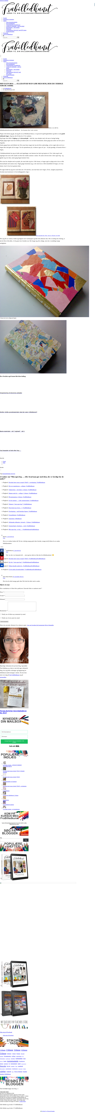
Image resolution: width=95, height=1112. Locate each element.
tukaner (24, 1068)
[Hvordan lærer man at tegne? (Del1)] (4, 775)
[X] (2, 554)
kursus (1, 1063)
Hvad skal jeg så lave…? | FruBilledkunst (20, 508)
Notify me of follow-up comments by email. (14, 614)
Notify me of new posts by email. (11, 618)
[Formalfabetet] (4, 789)
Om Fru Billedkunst (8, 34)
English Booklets (10, 31)
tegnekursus (15, 1068)
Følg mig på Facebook (6, 1032)
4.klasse (24, 1050)
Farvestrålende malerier (8, 804)
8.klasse (18, 1053)
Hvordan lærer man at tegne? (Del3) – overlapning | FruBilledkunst (27, 482)
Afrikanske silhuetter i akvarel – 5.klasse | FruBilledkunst (24, 522)
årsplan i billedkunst (5, 1074)
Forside (5, 18)
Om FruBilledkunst (14, 675)
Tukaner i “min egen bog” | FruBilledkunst (20, 504)
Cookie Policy (22, 1101)
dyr (23, 1056)
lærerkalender (14, 1063)
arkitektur (1, 1056)
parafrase (13, 1066)
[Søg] (18, 37)
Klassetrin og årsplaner (8, 19)
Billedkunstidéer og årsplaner (10, 781)
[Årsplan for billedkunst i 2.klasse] (4, 794)
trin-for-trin (20, 1068)
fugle (24, 1058)
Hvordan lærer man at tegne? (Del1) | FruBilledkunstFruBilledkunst (27, 558)
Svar (4, 538)
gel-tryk (1, 1061)
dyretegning (2, 1058)
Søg (1, 837)
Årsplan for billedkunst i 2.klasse (10, 795)
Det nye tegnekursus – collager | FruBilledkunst (21, 486)
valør (13, 1071)
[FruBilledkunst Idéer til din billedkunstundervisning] (29, 15)
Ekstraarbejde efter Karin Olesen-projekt (48, 235)
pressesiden (3, 677)
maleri (19, 1063)
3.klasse (17, 1050)
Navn (2, 592)
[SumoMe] (2, 565)
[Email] (2, 561)
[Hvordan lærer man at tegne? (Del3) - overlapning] (4, 785)
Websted (2, 599)
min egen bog (12, 473)
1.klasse (2, 1050)
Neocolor (3, 1066)
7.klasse (14, 1053)
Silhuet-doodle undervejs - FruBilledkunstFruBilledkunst (24, 566)
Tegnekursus (6, 800)
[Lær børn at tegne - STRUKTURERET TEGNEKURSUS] (4, 763)
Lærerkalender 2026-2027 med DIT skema (16, 30)
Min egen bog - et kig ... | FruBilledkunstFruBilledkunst (24, 529)
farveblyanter (8, 1058)
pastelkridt (20, 1066)
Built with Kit (14, 746)
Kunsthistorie (22, 1061)
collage (14, 1056)
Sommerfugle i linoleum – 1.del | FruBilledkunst (22, 526)
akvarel (22, 1053)
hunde (4, 1061)
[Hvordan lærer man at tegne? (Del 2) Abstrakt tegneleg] (4, 769)
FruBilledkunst (7, 88)
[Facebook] (2, 550)
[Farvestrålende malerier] (4, 803)
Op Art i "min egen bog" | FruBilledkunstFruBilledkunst (24, 562)
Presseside (5, 33)
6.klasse (9, 1053)
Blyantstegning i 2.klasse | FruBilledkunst (20, 497)
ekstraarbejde (6, 473)
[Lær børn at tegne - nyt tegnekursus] (4, 808)
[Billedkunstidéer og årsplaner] (4, 780)
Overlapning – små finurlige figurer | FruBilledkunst (23, 511)
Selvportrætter (2, 1068)
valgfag (3, 1071)
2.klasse (9, 1050)
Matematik (8, 29)
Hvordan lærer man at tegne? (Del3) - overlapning (14, 786)
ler (9, 1063)
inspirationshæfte (12, 1061)
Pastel (16, 1066)
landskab (6, 1063)
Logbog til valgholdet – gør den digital (15, 26)
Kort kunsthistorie (10, 23)
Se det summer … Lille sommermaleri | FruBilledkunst (23, 500)
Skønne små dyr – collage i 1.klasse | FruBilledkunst (23, 493)
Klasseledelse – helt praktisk (12, 27)
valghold (8, 1071)
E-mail (2, 595)
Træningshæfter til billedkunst (13, 25)
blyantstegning (7, 1056)
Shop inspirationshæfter (11, 22)
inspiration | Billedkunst (15, 518)
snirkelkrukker (8, 1068)
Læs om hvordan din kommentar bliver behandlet (40, 625)
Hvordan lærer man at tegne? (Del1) (11, 777)
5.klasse (3, 1053)
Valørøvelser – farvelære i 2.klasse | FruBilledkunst (22, 489)
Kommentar (3, 610)
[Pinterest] (2, 558)
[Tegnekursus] (4, 798)
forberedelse (19, 1058)
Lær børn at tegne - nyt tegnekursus (11, 809)
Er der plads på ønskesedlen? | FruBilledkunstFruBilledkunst (25, 569)
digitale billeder (19, 1056)
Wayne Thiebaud (18, 1071)
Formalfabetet (6, 790)
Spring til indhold (4, 0)
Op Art (8, 1066)
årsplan (25, 1071)
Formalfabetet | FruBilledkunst (17, 515)
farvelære (13, 1058)
